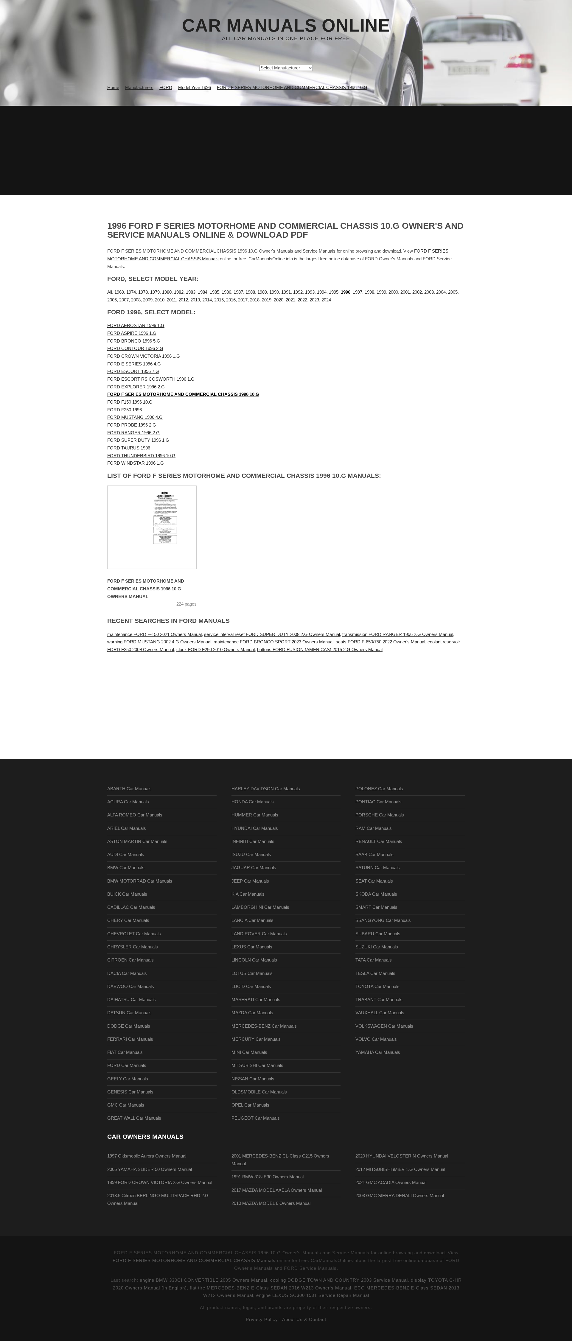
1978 (143, 292)
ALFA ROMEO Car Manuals (134, 815)
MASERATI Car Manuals (255, 999)
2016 (231, 300)
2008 (136, 300)
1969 (119, 292)
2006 (112, 300)
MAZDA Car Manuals (252, 1012)
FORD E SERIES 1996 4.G (134, 364)
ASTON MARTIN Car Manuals (137, 841)
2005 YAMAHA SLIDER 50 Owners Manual (149, 1169)
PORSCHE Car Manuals (379, 815)
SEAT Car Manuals (374, 881)
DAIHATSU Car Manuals (131, 999)
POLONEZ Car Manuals (379, 788)
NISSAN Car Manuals (252, 1078)
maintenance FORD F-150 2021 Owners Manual (154, 634)
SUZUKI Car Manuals (376, 947)
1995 (333, 292)
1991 (286, 292)
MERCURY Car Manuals (256, 1039)
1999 (381, 292)
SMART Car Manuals (376, 907)
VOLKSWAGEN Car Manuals (384, 1026)
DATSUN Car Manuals (129, 1012)
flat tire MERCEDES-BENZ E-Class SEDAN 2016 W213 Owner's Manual (270, 1288)
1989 (262, 292)
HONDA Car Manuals (252, 801)
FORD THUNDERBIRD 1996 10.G (141, 455)
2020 (278, 300)
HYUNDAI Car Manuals (254, 828)
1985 (214, 292)
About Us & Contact (304, 1319)
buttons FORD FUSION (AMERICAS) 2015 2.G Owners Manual (320, 649)
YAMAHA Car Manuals (377, 1052)
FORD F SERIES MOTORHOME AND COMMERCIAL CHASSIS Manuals (194, 1260)
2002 (417, 292)
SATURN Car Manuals (377, 867)
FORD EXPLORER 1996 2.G (136, 387)
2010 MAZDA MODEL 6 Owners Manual (270, 1203)
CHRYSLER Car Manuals (132, 947)
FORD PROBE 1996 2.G (131, 425)
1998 (369, 292)
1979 (155, 292)
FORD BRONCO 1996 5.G (133, 341)
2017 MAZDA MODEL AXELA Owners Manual (276, 1190)
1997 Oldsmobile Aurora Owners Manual (146, 1156)
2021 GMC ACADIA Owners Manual (390, 1182)
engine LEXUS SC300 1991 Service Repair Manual (312, 1295)
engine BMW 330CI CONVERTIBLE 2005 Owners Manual (203, 1280)
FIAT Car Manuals (125, 1052)
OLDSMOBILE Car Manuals (259, 1092)
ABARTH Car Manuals (129, 788)
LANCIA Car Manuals (252, 920)
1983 (190, 292)
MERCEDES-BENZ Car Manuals (264, 1026)
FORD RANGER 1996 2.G (133, 432)
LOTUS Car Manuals (252, 973)
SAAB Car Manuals (374, 854)
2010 (159, 300)
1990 (274, 292)
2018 (254, 300)
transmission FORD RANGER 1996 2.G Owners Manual (397, 634)
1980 (167, 292)
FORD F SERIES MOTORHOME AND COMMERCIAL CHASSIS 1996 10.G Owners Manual (145, 589)
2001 (405, 292)
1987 (238, 292)
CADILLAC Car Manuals (131, 907)
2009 (148, 300)
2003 (429, 292)
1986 (226, 292)
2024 (326, 300)
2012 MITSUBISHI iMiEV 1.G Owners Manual (400, 1169)
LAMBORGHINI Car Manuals (260, 907)
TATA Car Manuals (373, 960)
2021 (290, 300)
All (109, 292)
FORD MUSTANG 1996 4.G (135, 417)
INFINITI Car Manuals (252, 841)
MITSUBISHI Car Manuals (257, 1065)
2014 (207, 300)
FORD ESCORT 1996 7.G (133, 371)
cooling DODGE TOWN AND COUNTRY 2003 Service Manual (339, 1280)
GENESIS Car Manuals (130, 1092)
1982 (179, 292)
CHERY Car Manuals (128, 920)
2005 (453, 292)
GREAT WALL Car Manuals (134, 1118)
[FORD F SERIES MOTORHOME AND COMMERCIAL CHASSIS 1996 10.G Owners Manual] (159, 527)
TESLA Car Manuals (375, 973)
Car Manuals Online (286, 25)
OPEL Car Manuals (250, 1105)
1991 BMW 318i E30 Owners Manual (267, 1176)
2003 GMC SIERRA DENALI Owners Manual (399, 1195)
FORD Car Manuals (126, 1065)
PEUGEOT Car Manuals (255, 1118)
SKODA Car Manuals (376, 894)
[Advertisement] (286, 150)
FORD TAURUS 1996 (128, 448)
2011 (171, 300)
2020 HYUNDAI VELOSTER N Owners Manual (401, 1156)
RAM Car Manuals (373, 828)
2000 (393, 292)
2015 (219, 300)
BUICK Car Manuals (127, 894)
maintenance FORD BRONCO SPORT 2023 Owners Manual (273, 642)
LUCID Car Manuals (251, 986)
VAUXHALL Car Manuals (379, 1012)
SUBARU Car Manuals (377, 933)
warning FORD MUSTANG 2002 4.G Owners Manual (159, 642)
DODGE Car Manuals (128, 1026)
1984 (202, 292)
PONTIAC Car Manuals (378, 801)
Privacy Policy (262, 1319)
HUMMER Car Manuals (254, 815)
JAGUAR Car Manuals (253, 867)
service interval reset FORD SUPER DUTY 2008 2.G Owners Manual (272, 634)
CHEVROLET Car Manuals (134, 933)
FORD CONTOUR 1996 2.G (135, 348)
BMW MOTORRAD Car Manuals (139, 881)
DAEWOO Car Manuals (130, 986)
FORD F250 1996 (124, 409)
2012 (183, 300)
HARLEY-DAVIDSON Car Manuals (265, 788)
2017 (243, 300)
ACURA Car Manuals (128, 801)
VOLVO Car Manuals (376, 1039)
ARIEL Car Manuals (126, 828)
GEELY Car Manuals (127, 1078)
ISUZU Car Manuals (251, 854)
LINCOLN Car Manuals (254, 960)
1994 (322, 292)
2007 (124, 300)
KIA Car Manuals (248, 894)
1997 (357, 292)
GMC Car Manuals (125, 1105)
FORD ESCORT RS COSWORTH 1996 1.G (151, 379)
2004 (441, 292)
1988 (250, 292)
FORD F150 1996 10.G (130, 402)
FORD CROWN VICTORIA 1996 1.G (143, 356)
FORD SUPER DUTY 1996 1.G (138, 440)
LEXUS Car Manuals (251, 947)
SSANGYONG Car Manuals (383, 920)
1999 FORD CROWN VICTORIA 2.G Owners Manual (159, 1182)
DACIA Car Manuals (127, 973)
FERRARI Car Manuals (130, 1039)
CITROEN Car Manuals (130, 960)
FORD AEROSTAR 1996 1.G (135, 325)
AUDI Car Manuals (125, 854)
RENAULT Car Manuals (378, 841)
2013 (195, 300)
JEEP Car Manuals (250, 881)
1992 (298, 292)
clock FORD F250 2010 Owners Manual (215, 649)
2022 (302, 300)
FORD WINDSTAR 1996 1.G (135, 463)
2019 (266, 300)
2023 (314, 300)
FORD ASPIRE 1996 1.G (131, 333)
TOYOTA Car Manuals (377, 986)
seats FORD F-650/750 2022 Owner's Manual (380, 642)
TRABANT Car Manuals (378, 999)
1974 (131, 292)
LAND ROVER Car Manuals (259, 933)
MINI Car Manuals (249, 1052)
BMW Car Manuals (125, 867)
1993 (310, 292)
